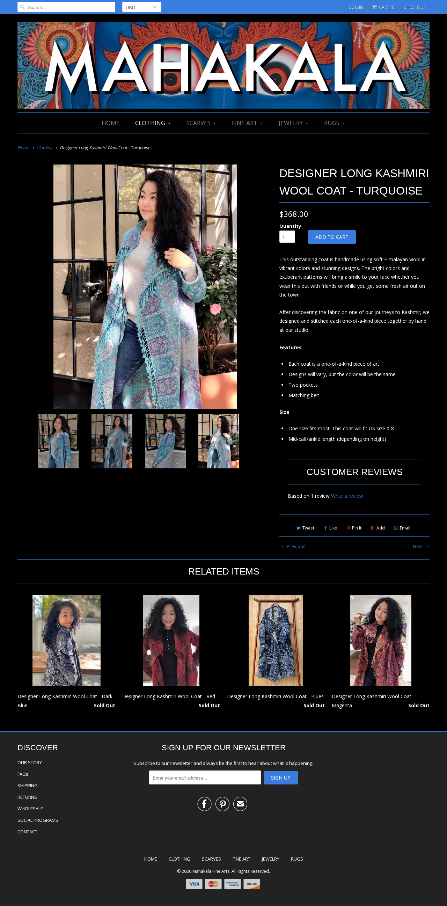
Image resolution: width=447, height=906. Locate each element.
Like (333, 528)
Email (405, 528)
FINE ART (244, 123)
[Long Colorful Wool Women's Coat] (144, 287)
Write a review (347, 495)
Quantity (290, 226)
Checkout (415, 7)
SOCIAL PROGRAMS (37, 820)
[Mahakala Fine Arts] (223, 66)
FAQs (22, 774)
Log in (356, 7)
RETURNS (27, 797)
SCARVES (198, 123)
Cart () (386, 7)
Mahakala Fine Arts (210, 871)
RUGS (331, 123)
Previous (296, 546)
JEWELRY (291, 123)
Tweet (308, 528)
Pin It (356, 528)
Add (380, 528)
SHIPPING (27, 785)
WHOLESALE (30, 808)
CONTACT (27, 831)
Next (418, 546)
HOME (111, 123)
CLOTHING (150, 123)
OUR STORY (29, 762)
